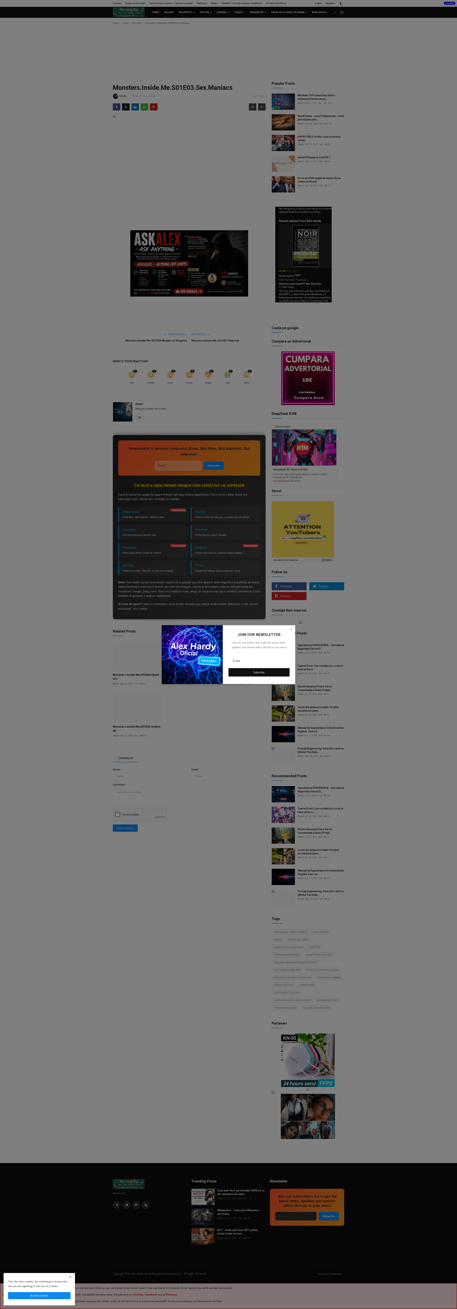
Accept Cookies (39, 1295)
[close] (70, 1277)
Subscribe (259, 672)
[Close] (291, 629)
